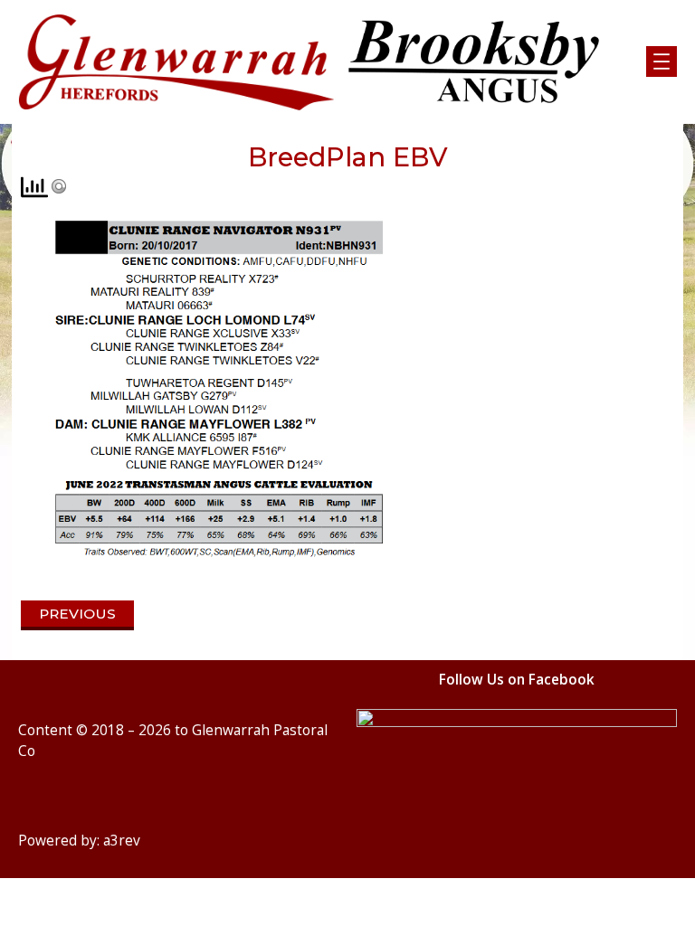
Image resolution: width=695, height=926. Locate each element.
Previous (77, 613)
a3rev (121, 840)
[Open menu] (661, 61)
